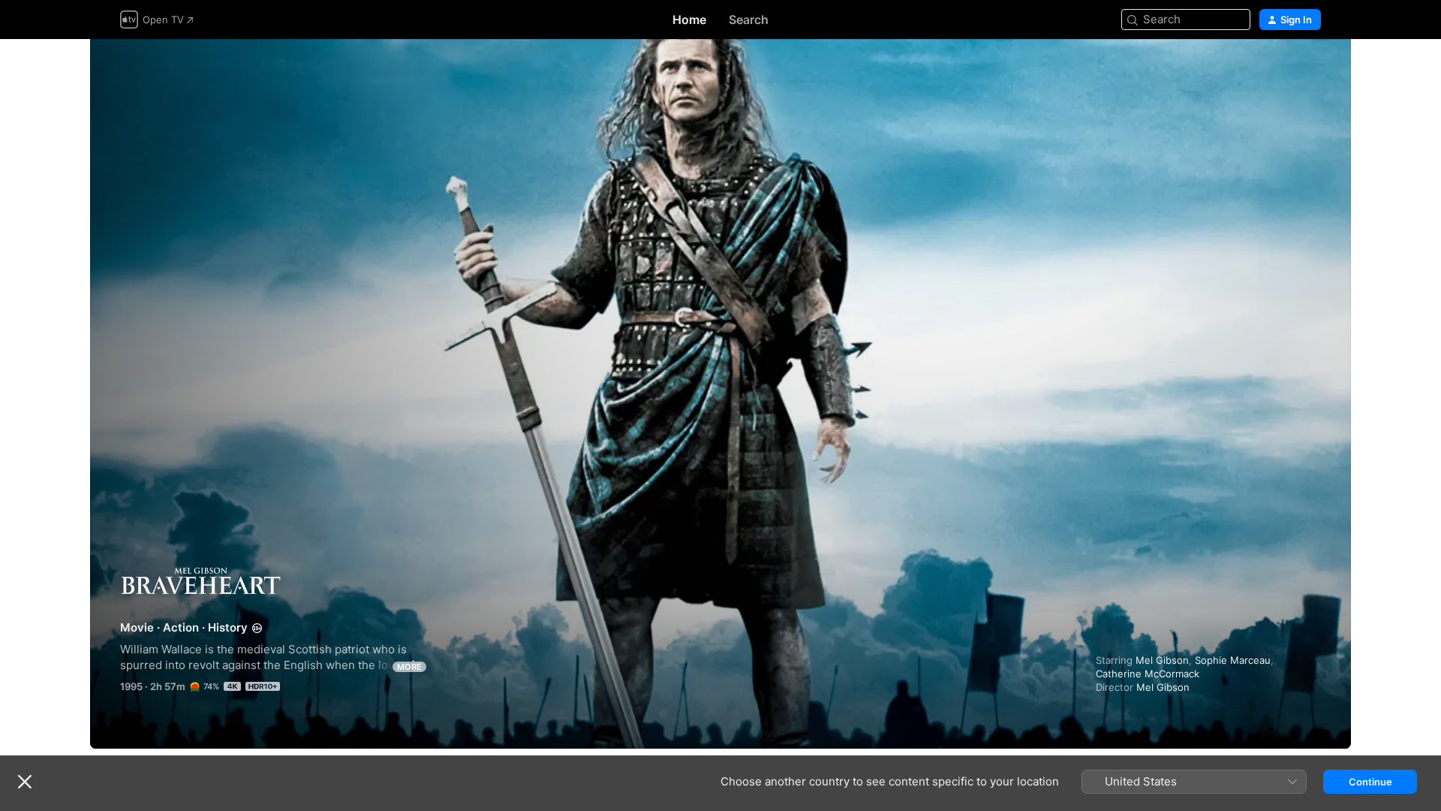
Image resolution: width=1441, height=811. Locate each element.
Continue (1370, 782)
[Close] (25, 781)
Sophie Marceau (1233, 660)
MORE (409, 667)
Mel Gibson (1162, 660)
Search (749, 19)
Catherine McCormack (1147, 674)
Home (689, 19)
